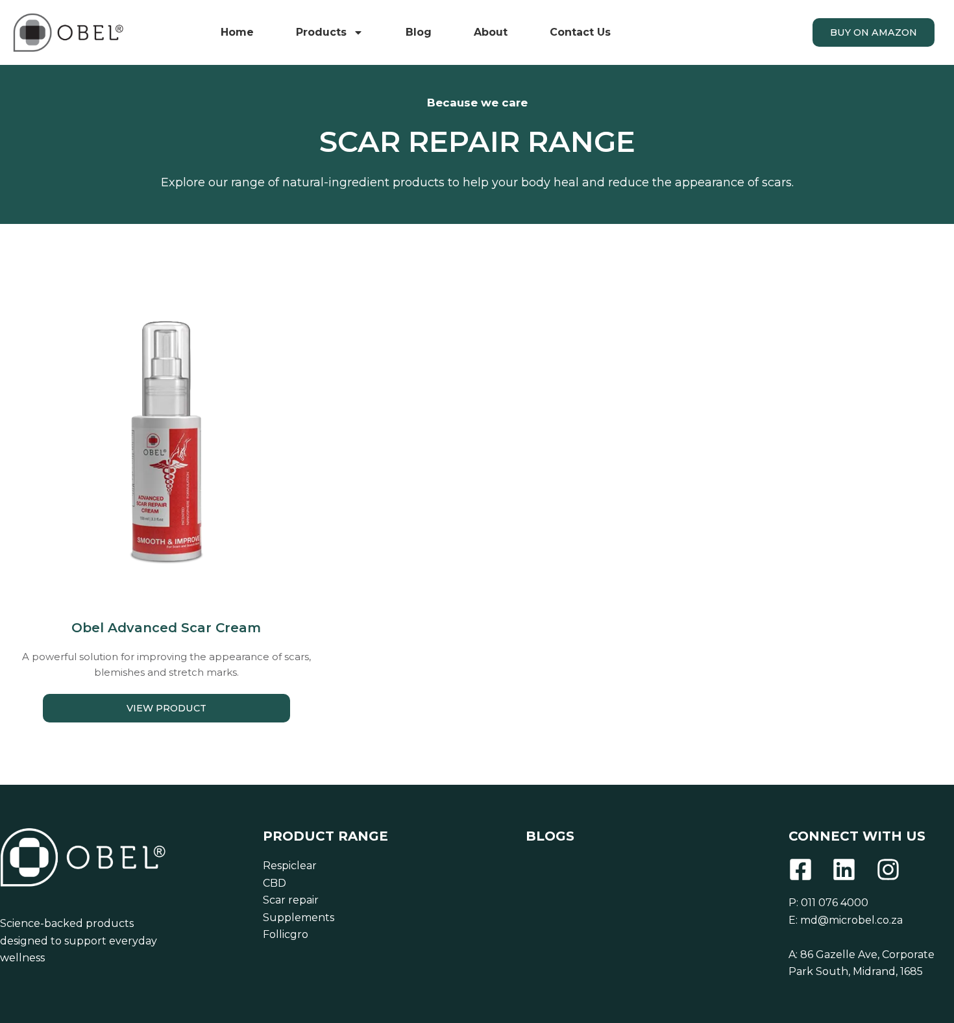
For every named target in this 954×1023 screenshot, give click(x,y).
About (491, 32)
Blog (419, 32)
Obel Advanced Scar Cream (166, 627)
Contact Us (580, 32)
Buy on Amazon (873, 32)
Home (237, 32)
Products (321, 32)
